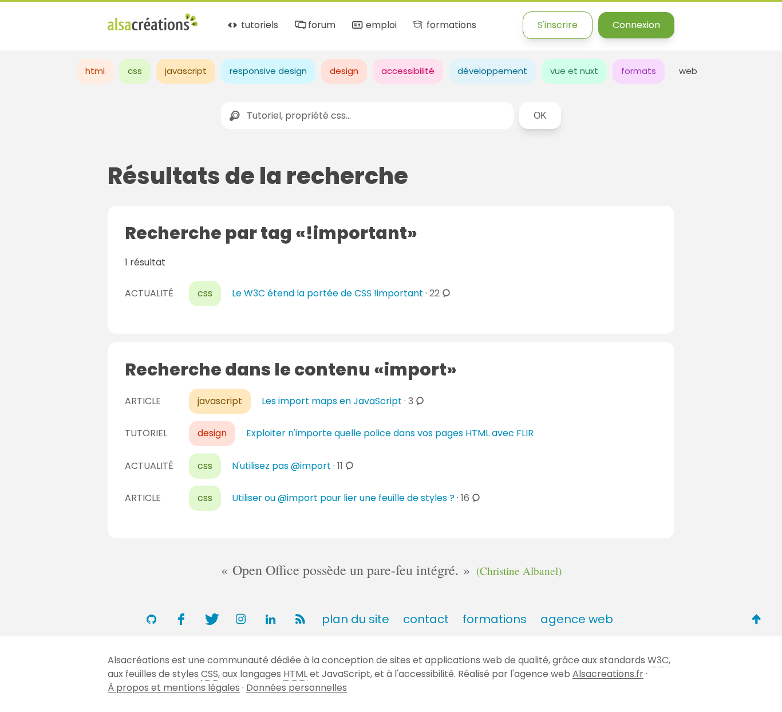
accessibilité (408, 71)
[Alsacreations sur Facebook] (181, 619)
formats (638, 71)
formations (450, 25)
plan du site (355, 619)
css (135, 71)
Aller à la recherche (207, 18)
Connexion (636, 25)
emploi (380, 25)
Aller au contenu (112, 18)
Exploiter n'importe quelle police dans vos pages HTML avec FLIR (390, 433)
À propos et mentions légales (174, 687)
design (344, 71)
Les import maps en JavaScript (332, 401)
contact (426, 619)
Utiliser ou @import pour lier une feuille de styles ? (343, 497)
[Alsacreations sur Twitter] (211, 619)
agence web (576, 619)
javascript (186, 71)
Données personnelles (296, 687)
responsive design (268, 71)
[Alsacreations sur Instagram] (240, 619)
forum (320, 25)
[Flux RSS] (300, 619)
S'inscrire (558, 25)
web (688, 71)
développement (492, 71)
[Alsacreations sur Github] (151, 619)
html (95, 71)
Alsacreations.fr (607, 673)
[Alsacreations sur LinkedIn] (270, 619)
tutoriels (258, 25)
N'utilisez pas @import (281, 465)
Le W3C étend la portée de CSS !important (327, 293)
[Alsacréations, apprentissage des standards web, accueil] (153, 29)
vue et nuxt (574, 71)
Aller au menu (31, 18)
